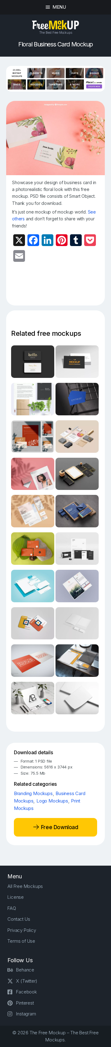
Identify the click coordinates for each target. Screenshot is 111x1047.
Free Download (58, 827)
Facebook (26, 992)
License (15, 897)
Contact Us (18, 919)
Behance (25, 970)
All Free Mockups (25, 886)
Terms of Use (21, 941)
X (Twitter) (26, 981)
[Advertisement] (61, 287)
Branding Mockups (33, 793)
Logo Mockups (52, 801)
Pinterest (25, 1003)
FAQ (11, 908)
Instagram (26, 1014)
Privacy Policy (21, 930)
